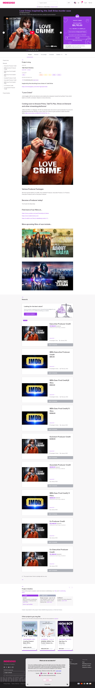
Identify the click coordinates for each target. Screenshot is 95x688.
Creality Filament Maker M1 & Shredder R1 (28, 643)
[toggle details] (37, 650)
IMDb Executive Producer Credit (10, 68)
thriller (54, 74)
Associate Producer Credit (10, 80)
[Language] (75, 2)
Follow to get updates (28, 604)
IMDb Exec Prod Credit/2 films (10, 72)
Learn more (25, 602)
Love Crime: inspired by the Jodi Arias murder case (45, 10)
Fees (83, 662)
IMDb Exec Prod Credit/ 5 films (10, 75)
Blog (69, 665)
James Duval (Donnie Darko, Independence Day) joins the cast (75, 46)
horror (46, 74)
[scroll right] (61, 33)
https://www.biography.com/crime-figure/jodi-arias (34, 86)
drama (41, 74)
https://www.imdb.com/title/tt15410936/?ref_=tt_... (37, 113)
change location (54, 6)
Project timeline (6, 93)
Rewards (5, 63)
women (59, 74)
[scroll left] (4, 33)
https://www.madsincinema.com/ (30, 216)
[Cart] (78, 3)
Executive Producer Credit (10, 65)
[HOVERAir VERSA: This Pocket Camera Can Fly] (47, 628)
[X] (6, 667)
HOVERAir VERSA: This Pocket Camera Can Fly (47, 643)
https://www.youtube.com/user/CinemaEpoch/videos (35, 213)
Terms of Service (15, 683)
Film (23, 74)
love (50, 74)
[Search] (39, 2)
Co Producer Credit (8, 85)
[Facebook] (4, 667)
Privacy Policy (7, 683)
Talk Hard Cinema (25, 12)
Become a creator (86, 665)
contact (29, 69)
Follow (77, 37)
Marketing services (86, 663)
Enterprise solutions (86, 667)
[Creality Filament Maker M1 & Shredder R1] (29, 628)
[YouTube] (8, 667)
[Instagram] (10, 667)
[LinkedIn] (12, 667)
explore (56, 618)
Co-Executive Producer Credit (9, 88)
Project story (6, 60)
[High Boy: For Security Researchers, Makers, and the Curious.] (65, 628)
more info (24, 69)
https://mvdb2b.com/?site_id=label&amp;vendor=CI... (35, 218)
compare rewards (30, 314)
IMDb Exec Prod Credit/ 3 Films (10, 83)
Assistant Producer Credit (10, 78)
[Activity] (81, 3)
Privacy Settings (24, 683)
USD (69, 2)
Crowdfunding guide (72, 663)
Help (56, 590)
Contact (69, 662)
